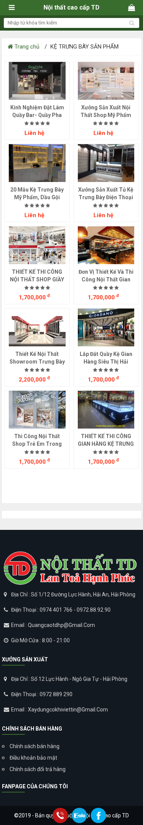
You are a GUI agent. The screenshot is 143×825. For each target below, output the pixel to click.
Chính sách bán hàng (34, 746)
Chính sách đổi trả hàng (38, 769)
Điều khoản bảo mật (33, 758)
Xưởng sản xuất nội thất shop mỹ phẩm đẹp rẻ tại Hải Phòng (106, 115)
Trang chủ (26, 46)
